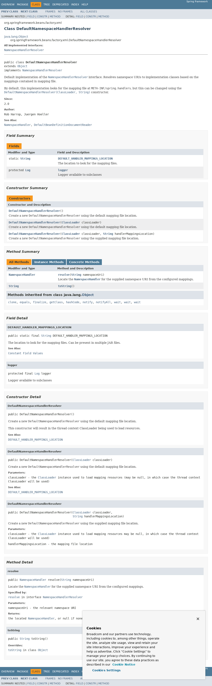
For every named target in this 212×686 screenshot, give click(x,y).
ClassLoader (71, 222)
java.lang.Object (16, 36)
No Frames (65, 11)
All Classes (88, 11)
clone (12, 302)
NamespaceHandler (22, 274)
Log (27, 170)
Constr (42, 16)
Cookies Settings (106, 670)
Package (22, 4)
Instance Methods (49, 262)
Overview (7, 4)
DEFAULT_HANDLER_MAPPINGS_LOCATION (85, 158)
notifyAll (103, 302)
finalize (39, 302)
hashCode (72, 302)
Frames (50, 11)
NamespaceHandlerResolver (24, 50)
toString (64, 286)
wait (117, 302)
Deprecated (60, 4)
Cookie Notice (123, 664)
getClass (56, 302)
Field (31, 16)
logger (63, 170)
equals (25, 302)
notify (88, 302)
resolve (64, 274)
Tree (46, 4)
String (25, 158)
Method (55, 16)
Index (75, 4)
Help (85, 4)
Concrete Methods (84, 262)
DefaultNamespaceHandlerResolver (34, 210)
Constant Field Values (25, 353)
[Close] (197, 618)
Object (22, 66)
